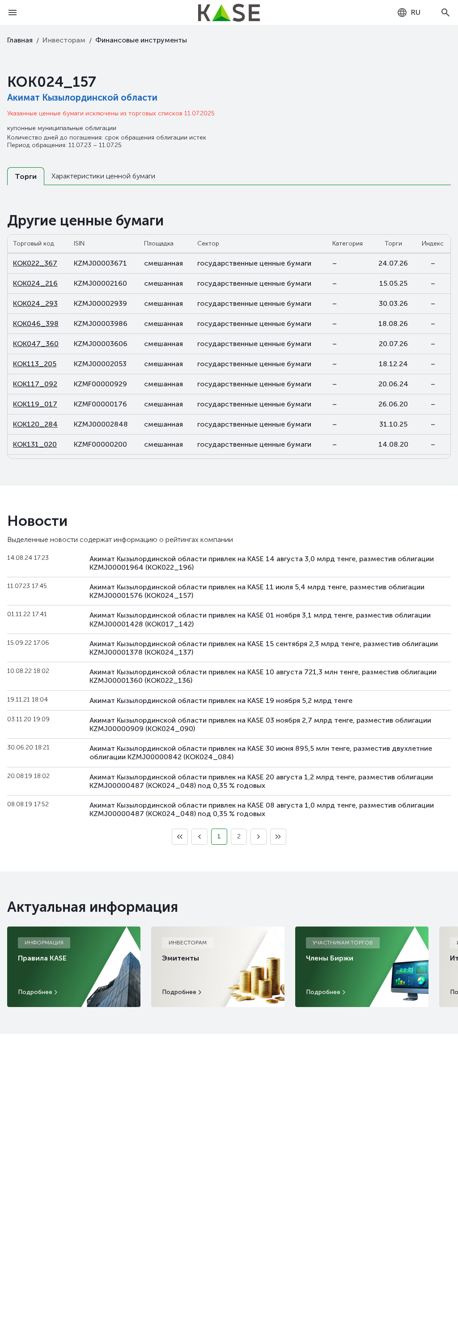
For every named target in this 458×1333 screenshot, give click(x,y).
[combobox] (408, 12)
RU (415, 12)
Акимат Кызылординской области (82, 97)
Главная (20, 40)
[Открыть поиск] (445, 12)
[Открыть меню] (12, 12)
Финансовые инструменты (141, 40)
